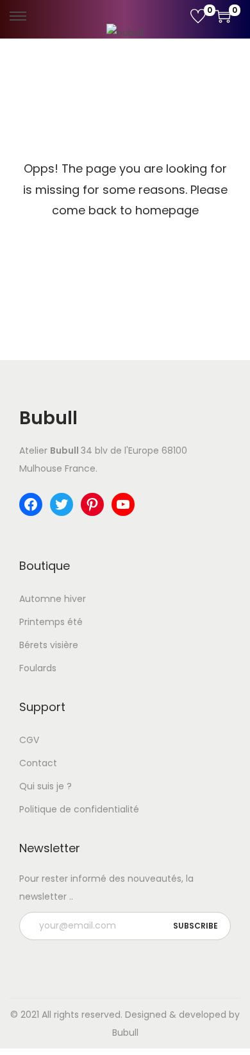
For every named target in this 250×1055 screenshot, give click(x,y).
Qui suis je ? (45, 786)
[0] (198, 16)
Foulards (37, 668)
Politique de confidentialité (79, 809)
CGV (29, 739)
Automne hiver (52, 598)
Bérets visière (48, 645)
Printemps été (51, 621)
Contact (38, 763)
